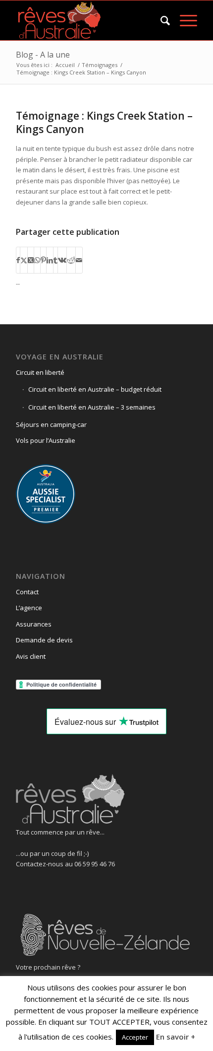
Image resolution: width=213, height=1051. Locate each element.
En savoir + (175, 1037)
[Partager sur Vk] (62, 260)
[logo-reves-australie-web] (88, 20)
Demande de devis (44, 639)
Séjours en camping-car (51, 424)
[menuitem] (160, 20)
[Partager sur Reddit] (71, 260)
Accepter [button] (135, 1037)
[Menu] (183, 20)
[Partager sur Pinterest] (43, 260)
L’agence (29, 607)
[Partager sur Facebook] (18, 260)
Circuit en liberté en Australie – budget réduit (94, 389)
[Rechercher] (160, 20)
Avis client (31, 656)
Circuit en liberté (40, 372)
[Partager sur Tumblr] (55, 260)
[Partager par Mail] (79, 260)
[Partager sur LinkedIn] (50, 260)
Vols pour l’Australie (45, 440)
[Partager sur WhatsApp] (37, 260)
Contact (27, 591)
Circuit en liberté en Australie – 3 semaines (92, 407)
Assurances (34, 624)
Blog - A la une (43, 54)
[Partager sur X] (23, 260)
